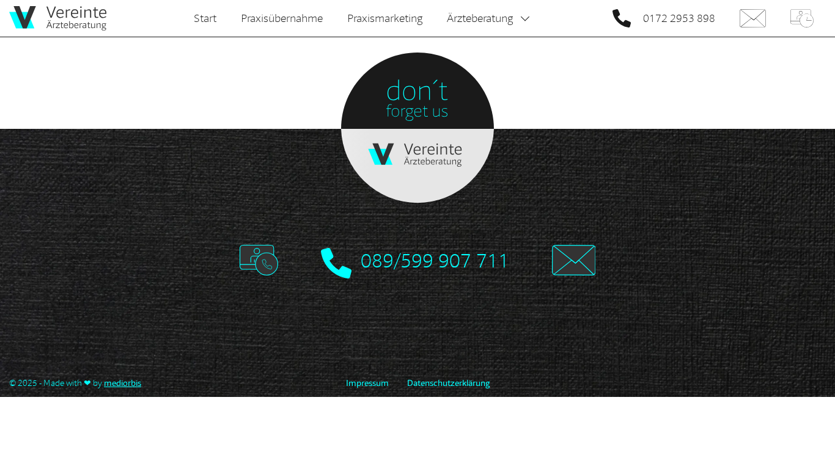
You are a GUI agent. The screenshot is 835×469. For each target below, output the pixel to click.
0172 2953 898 (679, 18)
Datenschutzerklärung (448, 382)
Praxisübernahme (282, 18)
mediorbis (122, 382)
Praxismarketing (384, 18)
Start (205, 18)
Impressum (367, 382)
